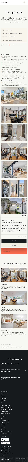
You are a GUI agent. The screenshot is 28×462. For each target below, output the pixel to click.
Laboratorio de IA (5, 422)
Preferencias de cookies (6, 452)
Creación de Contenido (6, 407)
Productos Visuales (5, 405)
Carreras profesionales (6, 431)
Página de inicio (4, 394)
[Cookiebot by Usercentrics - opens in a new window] (21, 216)
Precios (3, 396)
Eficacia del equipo (5, 413)
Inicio (2, 344)
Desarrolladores (4, 420)
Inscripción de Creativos (6, 433)
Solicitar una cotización (5, 44)
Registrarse (3, 400)
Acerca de (3, 429)
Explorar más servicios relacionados (16, 44)
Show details (21, 236)
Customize (13, 245)
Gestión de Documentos (6, 409)
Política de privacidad (6, 448)
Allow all (14, 240)
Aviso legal (3, 455)
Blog (2, 418)
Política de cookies (5, 450)
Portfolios (3, 424)
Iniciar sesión (4, 398)
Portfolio (5, 344)
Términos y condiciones (6, 446)
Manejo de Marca (5, 411)
